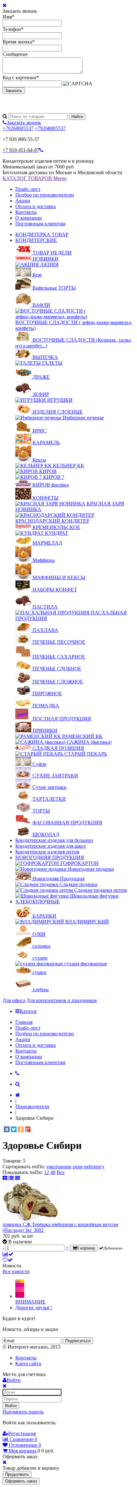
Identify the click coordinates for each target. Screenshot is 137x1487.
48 (52, 1172)
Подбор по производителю (44, 195)
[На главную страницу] (17, 1095)
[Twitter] (14, 1129)
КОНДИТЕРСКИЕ (36, 240)
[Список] (12, 1178)
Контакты (26, 212)
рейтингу (94, 1166)
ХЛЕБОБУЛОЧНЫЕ (37, 901)
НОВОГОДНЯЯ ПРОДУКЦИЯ (49, 857)
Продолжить (17, 1474)
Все (61, 1172)
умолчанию (58, 1166)
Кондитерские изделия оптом (47, 851)
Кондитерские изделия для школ (50, 846)
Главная (23, 1022)
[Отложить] (8, 1260)
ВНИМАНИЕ (30, 1301)
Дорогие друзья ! (33, 1307)
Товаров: (12, 1161)
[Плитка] (6, 1178)
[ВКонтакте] (7, 1129)
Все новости (16, 1271)
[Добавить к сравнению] (8, 1254)
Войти (11, 1405)
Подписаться (77, 1340)
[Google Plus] (28, 1129)
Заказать (13, 90)
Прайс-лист (27, 189)
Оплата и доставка (35, 206)
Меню (60, 178)
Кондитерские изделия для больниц (54, 840)
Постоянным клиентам (40, 223)
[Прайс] (17, 1178)
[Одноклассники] (21, 1129)
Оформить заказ (21, 1481)
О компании (28, 218)
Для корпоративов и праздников (61, 1000)
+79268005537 (18, 128)
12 (46, 1172)
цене (78, 1166)
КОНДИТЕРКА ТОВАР (41, 234)
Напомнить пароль (23, 1411)
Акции (22, 200)
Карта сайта (28, 1363)
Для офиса (14, 1000)
